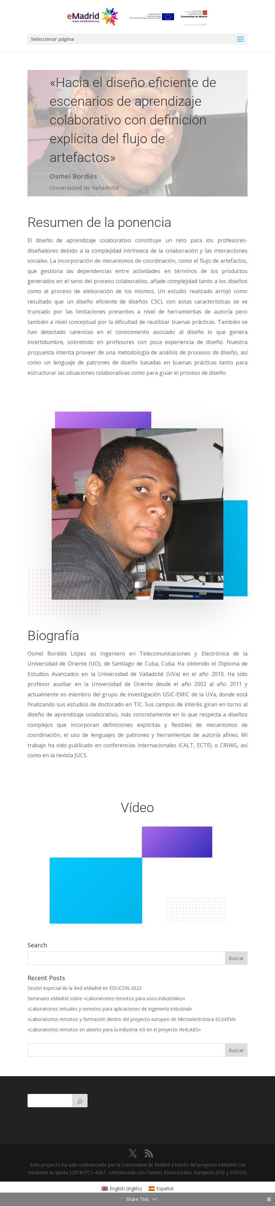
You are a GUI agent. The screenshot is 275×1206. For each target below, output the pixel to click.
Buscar (236, 1050)
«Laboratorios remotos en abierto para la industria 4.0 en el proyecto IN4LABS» (114, 1029)
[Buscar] (80, 1100)
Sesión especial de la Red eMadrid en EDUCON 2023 (85, 988)
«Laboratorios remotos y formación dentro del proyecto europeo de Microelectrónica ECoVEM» (132, 1019)
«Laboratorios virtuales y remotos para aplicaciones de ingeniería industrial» (110, 1009)
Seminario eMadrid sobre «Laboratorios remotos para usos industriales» (106, 998)
